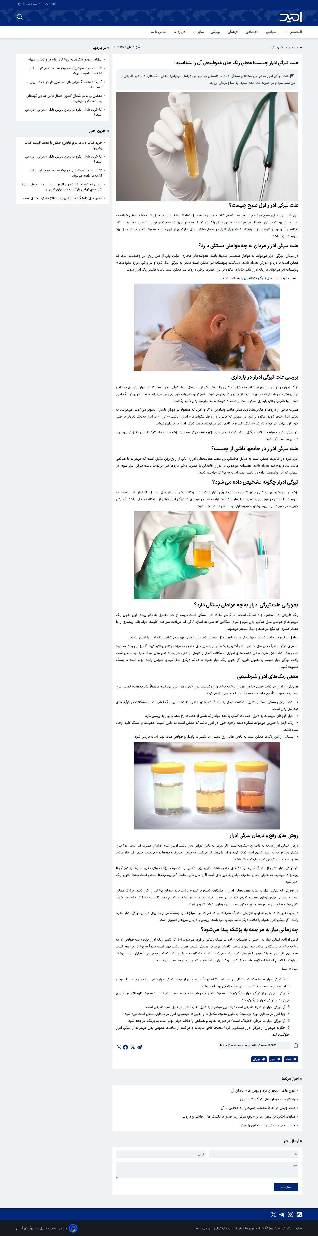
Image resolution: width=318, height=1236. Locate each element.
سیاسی (271, 32)
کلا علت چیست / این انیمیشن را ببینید (267, 1125)
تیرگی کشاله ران (255, 278)
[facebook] (125, 1045)
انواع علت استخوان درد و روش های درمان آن (263, 1090)
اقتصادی (295, 32)
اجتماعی (252, 32)
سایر (201, 32)
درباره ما (179, 32)
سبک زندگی (279, 47)
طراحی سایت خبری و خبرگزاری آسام (41, 1228)
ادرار (272, 1059)
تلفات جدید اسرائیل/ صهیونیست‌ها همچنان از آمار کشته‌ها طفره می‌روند (65, 71)
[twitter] (132, 1045)
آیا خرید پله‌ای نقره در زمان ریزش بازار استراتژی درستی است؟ (63, 112)
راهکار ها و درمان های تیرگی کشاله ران (267, 1099)
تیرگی (256, 1059)
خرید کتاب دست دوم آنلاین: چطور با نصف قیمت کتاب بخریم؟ (63, 145)
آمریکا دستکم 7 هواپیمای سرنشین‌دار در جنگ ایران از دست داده (64, 85)
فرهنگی (233, 32)
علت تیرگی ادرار (230, 229)
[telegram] (139, 1045)
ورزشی (216, 32)
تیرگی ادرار (273, 939)
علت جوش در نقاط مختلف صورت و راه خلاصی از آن (258, 1108)
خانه (295, 47)
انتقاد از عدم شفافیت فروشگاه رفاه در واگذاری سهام (65, 59)
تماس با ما (159, 32)
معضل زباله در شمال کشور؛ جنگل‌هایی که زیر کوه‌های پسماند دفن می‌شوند (64, 98)
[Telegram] (281, 1214)
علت (288, 1059)
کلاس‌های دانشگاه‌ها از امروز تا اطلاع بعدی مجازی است (62, 198)
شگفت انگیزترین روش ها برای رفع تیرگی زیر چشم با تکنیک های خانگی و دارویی (238, 1116)
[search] (19, 16)
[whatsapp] (118, 1045)
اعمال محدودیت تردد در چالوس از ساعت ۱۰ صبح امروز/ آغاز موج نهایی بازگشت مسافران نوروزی (62, 187)
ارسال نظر (286, 1187)
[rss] (299, 1214)
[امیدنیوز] (291, 16)
